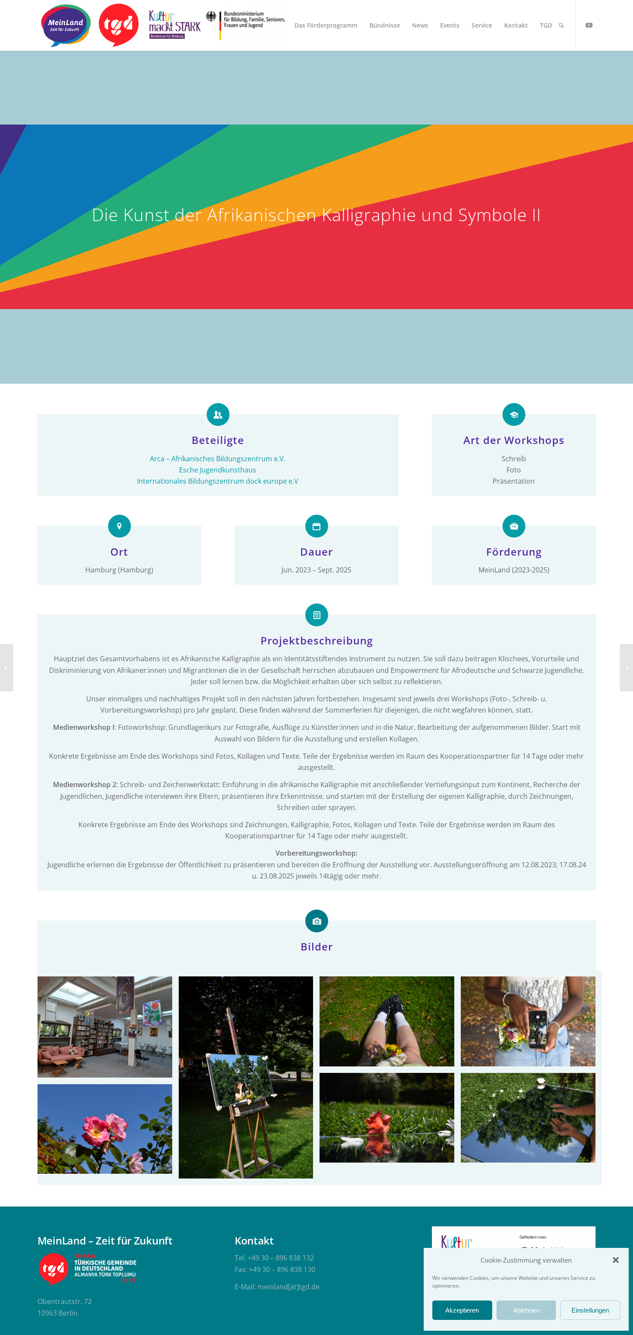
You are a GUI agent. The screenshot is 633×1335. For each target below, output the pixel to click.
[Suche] (561, 25)
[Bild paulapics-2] (531, 1024)
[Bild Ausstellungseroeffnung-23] (108, 1030)
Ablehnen (526, 1310)
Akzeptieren (462, 1310)
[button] (615, 1260)
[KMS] (173, 25)
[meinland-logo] (65, 25)
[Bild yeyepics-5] (531, 1121)
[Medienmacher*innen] (6, 667)
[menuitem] (326, 25)
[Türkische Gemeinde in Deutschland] (118, 25)
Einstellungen (590, 1310)
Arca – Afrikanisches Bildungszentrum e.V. (217, 458)
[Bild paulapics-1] (390, 1024)
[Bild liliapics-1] (108, 1132)
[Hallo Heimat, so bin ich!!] (626, 667)
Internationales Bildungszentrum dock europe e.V (217, 481)
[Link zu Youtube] (589, 25)
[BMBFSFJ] (245, 25)
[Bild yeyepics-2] (390, 1121)
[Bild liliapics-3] (249, 1080)
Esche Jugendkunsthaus (217, 470)
